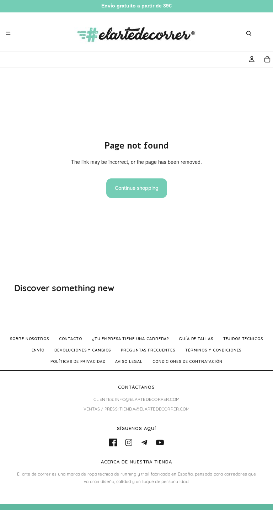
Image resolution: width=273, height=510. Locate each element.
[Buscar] (249, 33)
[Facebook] (113, 442)
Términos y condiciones (213, 350)
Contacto (70, 338)
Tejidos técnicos (243, 338)
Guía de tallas (196, 338)
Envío (38, 350)
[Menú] (8, 33)
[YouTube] (160, 442)
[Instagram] (129, 442)
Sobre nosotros (29, 338)
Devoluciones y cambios (82, 350)
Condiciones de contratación (187, 361)
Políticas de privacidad (77, 361)
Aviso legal (129, 361)
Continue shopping (137, 188)
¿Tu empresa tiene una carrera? (130, 338)
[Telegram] (144, 442)
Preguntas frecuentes (148, 350)
